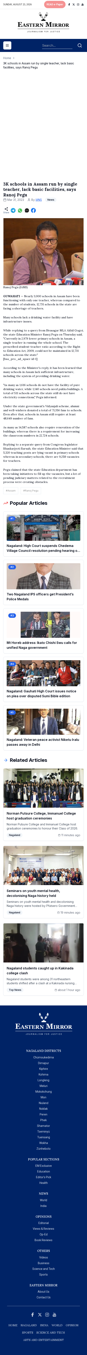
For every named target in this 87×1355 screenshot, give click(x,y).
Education (43, 1171)
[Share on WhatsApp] (20, 210)
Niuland (43, 1103)
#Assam (11, 490)
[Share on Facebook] (33, 210)
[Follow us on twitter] (73, 4)
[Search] (80, 45)
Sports (43, 1274)
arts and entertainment (43, 1340)
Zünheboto (43, 1148)
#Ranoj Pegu (30, 490)
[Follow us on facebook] (69, 4)
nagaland (29, 1325)
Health (43, 1183)
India (43, 1206)
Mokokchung (43, 1091)
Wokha (43, 1143)
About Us (43, 1291)
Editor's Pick (43, 1177)
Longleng (43, 1080)
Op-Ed (44, 1234)
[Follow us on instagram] (78, 4)
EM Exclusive (43, 1165)
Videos (43, 1257)
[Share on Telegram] (13, 210)
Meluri (44, 1086)
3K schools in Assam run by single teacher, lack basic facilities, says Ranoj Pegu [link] (38, 65)
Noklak (43, 1108)
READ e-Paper (55, 4)
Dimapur (43, 1063)
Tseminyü (43, 1131)
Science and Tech (43, 1268)
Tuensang (43, 1137)
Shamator (43, 1125)
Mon (43, 1097)
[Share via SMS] (26, 210)
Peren (43, 1114)
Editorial (43, 1223)
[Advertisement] (43, 129)
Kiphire (43, 1068)
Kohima (43, 1074)
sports (27, 1332)
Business (43, 1263)
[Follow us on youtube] (82, 4)
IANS (39, 199)
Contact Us (44, 1297)
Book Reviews (43, 1240)
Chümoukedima (43, 1057)
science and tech (50, 1332)
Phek (43, 1120)
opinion (72, 1325)
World (43, 1200)
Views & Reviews (43, 1228)
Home (7, 58)
